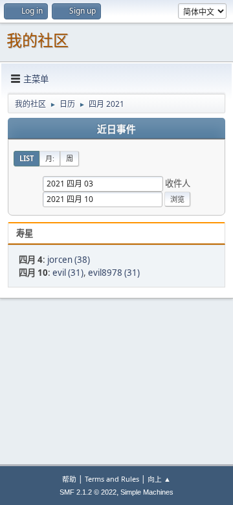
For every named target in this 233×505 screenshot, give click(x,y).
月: (49, 158)
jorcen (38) (68, 259)
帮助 (69, 479)
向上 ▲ (159, 479)
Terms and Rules (112, 479)
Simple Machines (146, 492)
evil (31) (67, 272)
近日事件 (116, 129)
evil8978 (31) (114, 272)
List (26, 158)
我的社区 (37, 40)
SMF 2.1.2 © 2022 (88, 492)
